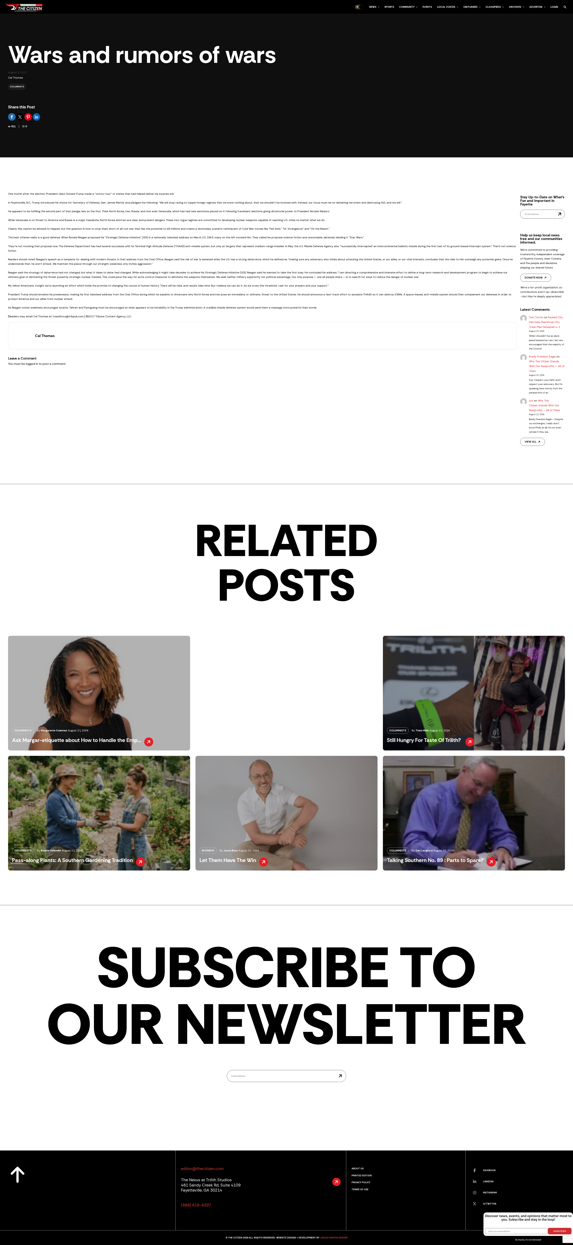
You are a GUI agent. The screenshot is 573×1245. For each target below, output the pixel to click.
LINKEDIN (488, 1181)
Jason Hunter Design (334, 1237)
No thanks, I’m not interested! (528, 1240)
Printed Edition (362, 1175)
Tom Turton (536, 317)
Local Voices (446, 7)
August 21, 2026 (78, 730)
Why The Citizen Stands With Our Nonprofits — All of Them (546, 366)
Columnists (17, 86)
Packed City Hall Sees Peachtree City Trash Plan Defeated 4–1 (546, 322)
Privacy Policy (361, 1182)
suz (531, 400)
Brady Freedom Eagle (542, 356)
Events (427, 7)
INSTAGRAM (490, 1192)
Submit (559, 214)
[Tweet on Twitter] (20, 116)
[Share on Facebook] (12, 116)
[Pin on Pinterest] (28, 116)
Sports (389, 7)
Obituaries (470, 7)
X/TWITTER (489, 1203)
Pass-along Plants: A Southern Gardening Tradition (72, 860)
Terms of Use (360, 1189)
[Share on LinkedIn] (36, 116)
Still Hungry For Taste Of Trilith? (424, 740)
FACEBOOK (489, 1170)
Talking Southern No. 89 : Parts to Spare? (435, 860)
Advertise (535, 7)
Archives (515, 7)
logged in (32, 364)
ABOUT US (358, 1168)
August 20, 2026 (248, 850)
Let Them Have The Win (228, 860)
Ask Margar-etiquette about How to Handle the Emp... (76, 740)
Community (407, 7)
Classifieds (493, 7)
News (372, 7)
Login (554, 7)
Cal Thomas (15, 77)
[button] (377, 7)
